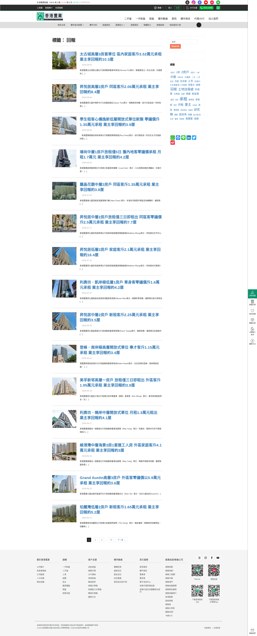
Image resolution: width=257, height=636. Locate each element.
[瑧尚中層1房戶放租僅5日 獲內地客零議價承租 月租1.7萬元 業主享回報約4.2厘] (64, 158)
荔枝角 (183, 114)
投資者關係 (41, 571)
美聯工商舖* (170, 574)
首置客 (189, 118)
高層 (196, 118)
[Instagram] (205, 557)
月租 (180, 104)
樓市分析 (93, 25)
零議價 (181, 119)
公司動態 (40, 574)
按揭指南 (160, 25)
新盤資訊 (106, 25)
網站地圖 (40, 582)
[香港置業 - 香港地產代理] (50, 16)
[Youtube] (218, 557)
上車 (197, 72)
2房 (178, 72)
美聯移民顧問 (171, 589)
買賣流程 (66, 593)
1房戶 (172, 73)
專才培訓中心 (145, 582)
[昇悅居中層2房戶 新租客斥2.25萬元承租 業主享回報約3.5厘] (64, 321)
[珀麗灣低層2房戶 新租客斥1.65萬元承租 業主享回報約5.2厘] (64, 513)
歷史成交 (117, 574)
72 (111, 540)
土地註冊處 (186, 89)
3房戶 (192, 73)
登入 (170, 8)
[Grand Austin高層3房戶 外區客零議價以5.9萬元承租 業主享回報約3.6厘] (64, 484)
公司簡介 (40, 567)
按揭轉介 (49, 8)
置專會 (142, 574)
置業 (176, 115)
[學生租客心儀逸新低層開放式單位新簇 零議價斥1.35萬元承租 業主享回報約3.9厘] (64, 125)
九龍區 (187, 77)
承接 (176, 100)
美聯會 (168, 604)
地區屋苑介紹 (175, 25)
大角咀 (177, 94)
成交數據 (117, 578)
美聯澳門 (169, 582)
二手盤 (65, 571)
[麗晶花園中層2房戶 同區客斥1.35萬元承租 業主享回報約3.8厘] (64, 190)
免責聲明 (207, 628)
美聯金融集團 (171, 586)
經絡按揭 (169, 601)
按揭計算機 (93, 586)
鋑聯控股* (169, 571)
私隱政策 (217, 628)
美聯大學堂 (170, 608)
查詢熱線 (92, 578)
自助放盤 (92, 567)
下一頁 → (122, 540)
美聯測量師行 (171, 593)
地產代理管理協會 (147, 586)
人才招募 (40, 578)
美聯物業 (169, 567)
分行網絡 (92, 574)
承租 (183, 99)
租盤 (64, 589)
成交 (172, 100)
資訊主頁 (61, 25)
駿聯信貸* (169, 612)
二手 (193, 77)
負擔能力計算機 (94, 589)
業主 (188, 104)
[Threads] (199, 557)
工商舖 (39, 8)
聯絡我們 (92, 582)
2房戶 (185, 72)
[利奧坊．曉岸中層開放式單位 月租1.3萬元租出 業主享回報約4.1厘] (64, 418)
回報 (173, 89)
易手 (175, 105)
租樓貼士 (147, 25)
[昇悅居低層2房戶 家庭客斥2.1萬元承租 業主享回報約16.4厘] (64, 255)
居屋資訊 (134, 25)
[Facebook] (211, 557)
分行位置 (193, 8)
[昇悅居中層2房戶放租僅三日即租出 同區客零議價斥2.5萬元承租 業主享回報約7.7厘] (64, 223)
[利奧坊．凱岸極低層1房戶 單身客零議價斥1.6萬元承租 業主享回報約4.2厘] (64, 288)
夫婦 (183, 94)
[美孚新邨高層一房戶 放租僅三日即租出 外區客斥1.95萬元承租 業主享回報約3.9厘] (64, 386)
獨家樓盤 (66, 586)
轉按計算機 (93, 593)
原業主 (191, 85)
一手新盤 (66, 567)
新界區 (191, 100)
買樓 (190, 115)
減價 (64, 578)
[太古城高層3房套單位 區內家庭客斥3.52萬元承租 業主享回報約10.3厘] (64, 60)
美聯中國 (169, 578)
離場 (176, 119)
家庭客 (195, 93)
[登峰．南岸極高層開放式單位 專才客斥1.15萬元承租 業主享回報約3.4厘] (64, 353)
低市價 (183, 81)
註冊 (178, 8)
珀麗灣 (190, 110)
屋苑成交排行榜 (120, 582)
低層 (177, 81)
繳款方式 (92, 597)
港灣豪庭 (183, 110)
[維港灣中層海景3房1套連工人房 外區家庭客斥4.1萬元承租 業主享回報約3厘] (64, 451)
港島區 (176, 110)
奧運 (188, 93)
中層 (173, 76)
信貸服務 (59, 8)
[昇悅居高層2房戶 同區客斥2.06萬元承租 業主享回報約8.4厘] (64, 93)
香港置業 (169, 597)
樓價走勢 (117, 567)
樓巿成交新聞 (76, 25)
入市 (190, 81)
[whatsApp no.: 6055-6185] (218, 8)
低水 (64, 582)
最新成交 (117, 571)
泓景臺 (194, 105)
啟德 (198, 85)
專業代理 (92, 571)
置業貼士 (119, 25)
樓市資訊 (143, 571)
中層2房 (180, 77)
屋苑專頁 (143, 567)
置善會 (142, 578)
